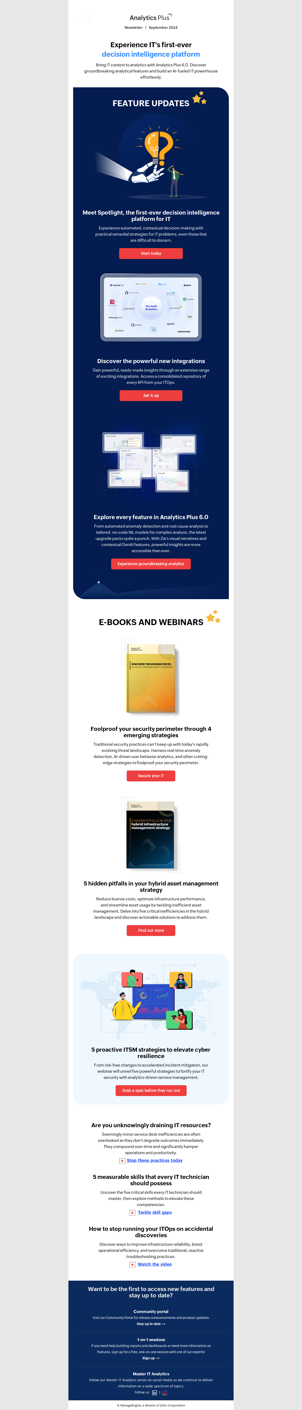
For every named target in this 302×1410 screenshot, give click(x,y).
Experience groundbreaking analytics (151, 564)
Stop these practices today (155, 1160)
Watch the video (155, 1264)
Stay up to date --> (151, 1324)
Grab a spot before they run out (151, 1090)
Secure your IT (151, 776)
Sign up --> (151, 1358)
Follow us (142, 1392)
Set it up (151, 395)
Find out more (151, 930)
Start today (151, 253)
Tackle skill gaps (155, 1212)
